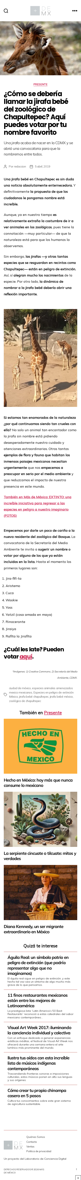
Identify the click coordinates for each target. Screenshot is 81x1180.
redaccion (20, 166)
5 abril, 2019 (42, 166)
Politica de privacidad (38, 1151)
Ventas (30, 1146)
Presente (40, 84)
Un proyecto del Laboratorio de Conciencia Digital (35, 1158)
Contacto (31, 1141)
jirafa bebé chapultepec (34, 696)
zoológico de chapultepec (25, 701)
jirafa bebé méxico (61, 696)
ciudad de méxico (20, 688)
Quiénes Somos (35, 1136)
